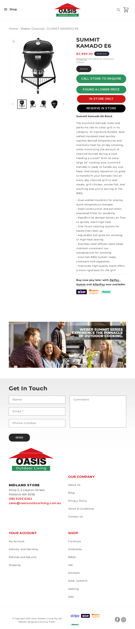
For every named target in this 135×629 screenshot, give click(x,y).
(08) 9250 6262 (20, 498)
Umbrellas (75, 549)
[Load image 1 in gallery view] (21, 104)
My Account (17, 541)
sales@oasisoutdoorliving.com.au (35, 503)
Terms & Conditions (81, 508)
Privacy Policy (77, 500)
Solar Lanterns (77, 580)
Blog (71, 492)
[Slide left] (13, 104)
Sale (71, 596)
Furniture (74, 541)
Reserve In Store (101, 108)
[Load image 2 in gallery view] (32, 104)
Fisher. (52, 622)
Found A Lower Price (101, 89)
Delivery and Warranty (23, 549)
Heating (73, 588)
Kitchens (74, 572)
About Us (74, 484)
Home (13, 28)
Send (19, 437)
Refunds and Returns (22, 557)
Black (85, 69)
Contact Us (75, 516)
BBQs (72, 557)
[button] (118, 10)
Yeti (70, 565)
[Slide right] (64, 104)
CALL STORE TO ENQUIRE (101, 78)
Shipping (81, 59)
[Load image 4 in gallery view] (54, 104)
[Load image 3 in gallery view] (43, 104)
